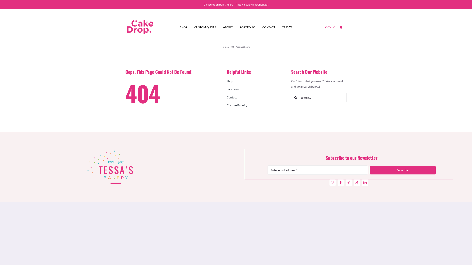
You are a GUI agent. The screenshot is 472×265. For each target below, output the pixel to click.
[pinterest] (349, 182)
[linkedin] (365, 182)
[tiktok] (357, 182)
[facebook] (341, 182)
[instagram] (332, 182)
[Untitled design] (140, 13)
